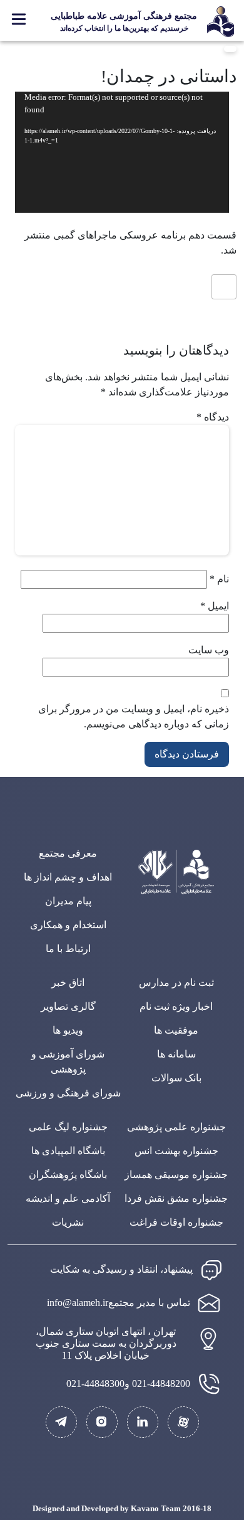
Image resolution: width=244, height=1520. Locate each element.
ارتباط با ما (68, 948)
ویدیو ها (68, 1030)
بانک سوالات (176, 1078)
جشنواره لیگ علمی (68, 1126)
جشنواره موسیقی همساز (176, 1174)
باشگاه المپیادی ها (68, 1150)
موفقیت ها (176, 1030)
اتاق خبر (67, 982)
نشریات (68, 1222)
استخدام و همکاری (68, 924)
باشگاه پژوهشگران (68, 1174)
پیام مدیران (68, 901)
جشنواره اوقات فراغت (176, 1222)
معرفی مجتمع (68, 853)
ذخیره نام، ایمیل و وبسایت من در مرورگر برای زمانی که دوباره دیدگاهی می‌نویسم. (133, 716)
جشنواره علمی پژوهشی (176, 1126)
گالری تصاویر (68, 1006)
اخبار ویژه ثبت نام (176, 1006)
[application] (122, 152)
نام (219, 579)
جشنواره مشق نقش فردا (176, 1198)
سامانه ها (176, 1054)
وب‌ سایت (208, 650)
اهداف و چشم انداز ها (68, 877)
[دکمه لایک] (224, 286)
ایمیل (214, 606)
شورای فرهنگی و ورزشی (68, 1093)
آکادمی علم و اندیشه (68, 1198)
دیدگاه (212, 417)
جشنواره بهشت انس (176, 1150)
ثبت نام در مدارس (176, 982)
